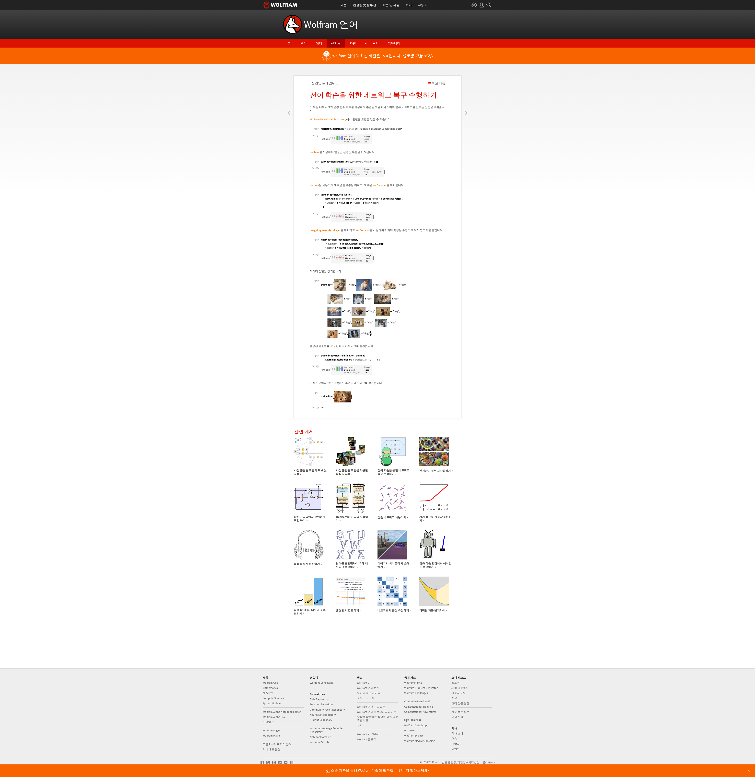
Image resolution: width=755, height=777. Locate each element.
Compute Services (273, 698)
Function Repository (322, 704)
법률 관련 (447, 762)
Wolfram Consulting (321, 682)
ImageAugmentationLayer (325, 230)
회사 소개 (457, 733)
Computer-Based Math (417, 701)
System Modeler (272, 703)
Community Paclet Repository (327, 709)
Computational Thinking (418, 706)
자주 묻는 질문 (460, 712)
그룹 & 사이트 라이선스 (277, 744)
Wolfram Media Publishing (419, 741)
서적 (360, 725)
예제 (319, 43)
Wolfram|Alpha (413, 682)
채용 (454, 738)
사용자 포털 (458, 693)
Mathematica (270, 688)
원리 (303, 43)
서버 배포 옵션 (271, 749)
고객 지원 (457, 717)
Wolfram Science (414, 735)
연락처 (455, 744)
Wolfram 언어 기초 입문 (371, 706)
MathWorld (410, 730)
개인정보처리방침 (468, 762)
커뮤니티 (394, 43)
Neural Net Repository (323, 714)
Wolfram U (363, 682)
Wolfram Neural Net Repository (328, 119)
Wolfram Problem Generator (421, 688)
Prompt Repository (321, 720)
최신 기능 (438, 83)
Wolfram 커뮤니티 (368, 734)
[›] (465, 89)
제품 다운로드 (460, 688)
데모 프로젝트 (412, 720)
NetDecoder (380, 185)
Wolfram (433, 762)
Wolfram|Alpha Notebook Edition (282, 712)
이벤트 (455, 749)
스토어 (455, 682)
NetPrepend (362, 230)
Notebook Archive (320, 737)
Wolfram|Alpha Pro (274, 717)
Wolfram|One (270, 682)
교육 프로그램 (365, 698)
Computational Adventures (420, 712)
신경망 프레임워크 (325, 83)
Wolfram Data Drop (415, 725)
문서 (375, 43)
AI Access (268, 693)
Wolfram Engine (272, 730)
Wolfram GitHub (319, 742)
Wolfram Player (272, 735)
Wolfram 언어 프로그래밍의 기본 (376, 712)
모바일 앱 (268, 722)
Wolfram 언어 (332, 24)
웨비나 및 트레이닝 (368, 693)
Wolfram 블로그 (366, 739)
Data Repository (319, 699)
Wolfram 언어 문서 (368, 688)
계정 (454, 698)
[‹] (289, 89)
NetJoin (314, 185)
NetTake (314, 152)
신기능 (336, 43)
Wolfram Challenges (416, 693)
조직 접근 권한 (460, 703)
